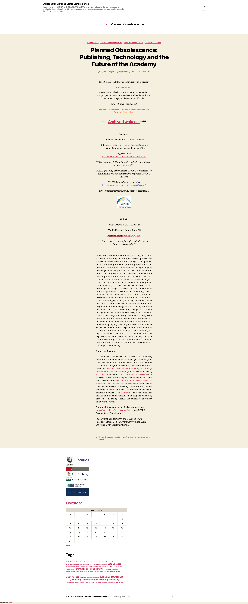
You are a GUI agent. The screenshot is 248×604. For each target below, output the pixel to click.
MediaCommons (123, 393)
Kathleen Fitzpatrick (106, 437)
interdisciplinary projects (72, 571)
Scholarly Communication (85, 579)
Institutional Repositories (111, 569)
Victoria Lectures (153, 42)
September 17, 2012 (126, 72)
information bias (70, 569)
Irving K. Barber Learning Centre (121, 145)
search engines (70, 582)
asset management (93, 561)
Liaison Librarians (70, 574)
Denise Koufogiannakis (82, 566)
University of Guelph (113, 582)
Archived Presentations (111, 42)
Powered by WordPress (121, 597)
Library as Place (80, 574)
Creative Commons (84, 564)
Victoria (121, 582)
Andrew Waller (83, 561)
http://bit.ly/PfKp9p (131, 236)
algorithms (76, 561)
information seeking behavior (89, 569)
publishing (105, 577)
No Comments (144, 72)
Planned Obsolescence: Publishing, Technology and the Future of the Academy (124, 57)
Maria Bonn (95, 574)
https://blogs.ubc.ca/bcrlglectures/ (112, 410)
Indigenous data (118, 566)
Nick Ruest (118, 574)
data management (70, 566)
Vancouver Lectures (133, 42)
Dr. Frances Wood (103, 566)
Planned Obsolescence (137, 374)
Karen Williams (99, 571)
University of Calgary (101, 582)
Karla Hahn (106, 571)
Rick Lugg (68, 580)
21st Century (69, 561)
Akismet (11, 602)
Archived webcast (124, 121)
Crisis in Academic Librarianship (98, 564)
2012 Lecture (93, 42)
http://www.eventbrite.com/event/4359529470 (124, 156)
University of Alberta (90, 582)
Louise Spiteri (88, 574)
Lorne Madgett (108, 72)
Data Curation (114, 564)
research (117, 576)
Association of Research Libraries (107, 561)
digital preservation (93, 566)
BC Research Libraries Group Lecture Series (66, 4)
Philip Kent (83, 577)
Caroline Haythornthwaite (72, 564)
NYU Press (101, 374)
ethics (111, 566)
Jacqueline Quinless (89, 571)
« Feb (68, 546)
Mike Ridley (112, 574)
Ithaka (81, 571)
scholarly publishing (109, 579)
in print (110, 390)
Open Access (72, 577)
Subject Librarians (79, 582)
